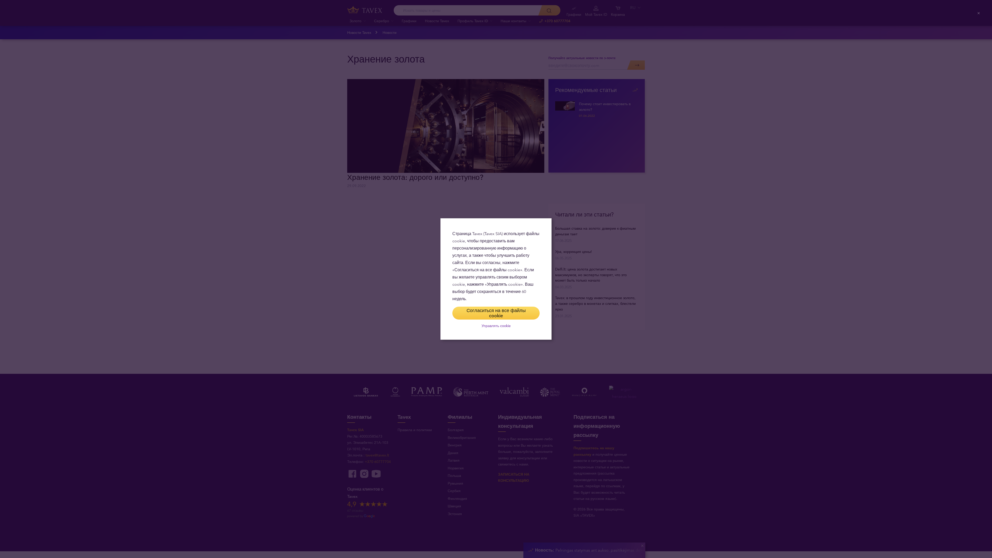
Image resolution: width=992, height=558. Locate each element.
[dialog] (496, 279)
